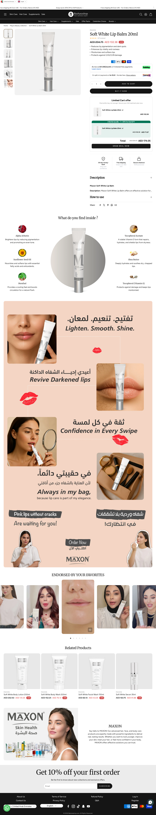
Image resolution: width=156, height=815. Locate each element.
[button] (5, 14)
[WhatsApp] (112, 205)
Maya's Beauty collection (18, 26)
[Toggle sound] (90, 630)
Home (6, 26)
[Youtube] (88, 806)
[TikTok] (78, 806)
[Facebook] (100, 205)
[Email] (116, 205)
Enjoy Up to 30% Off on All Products (34, 8)
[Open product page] (22, 671)
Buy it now (121, 91)
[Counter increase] (101, 84)
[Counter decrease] (92, 84)
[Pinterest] (108, 205)
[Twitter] (104, 205)
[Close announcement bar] (153, 8)
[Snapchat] (83, 806)
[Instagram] (73, 806)
